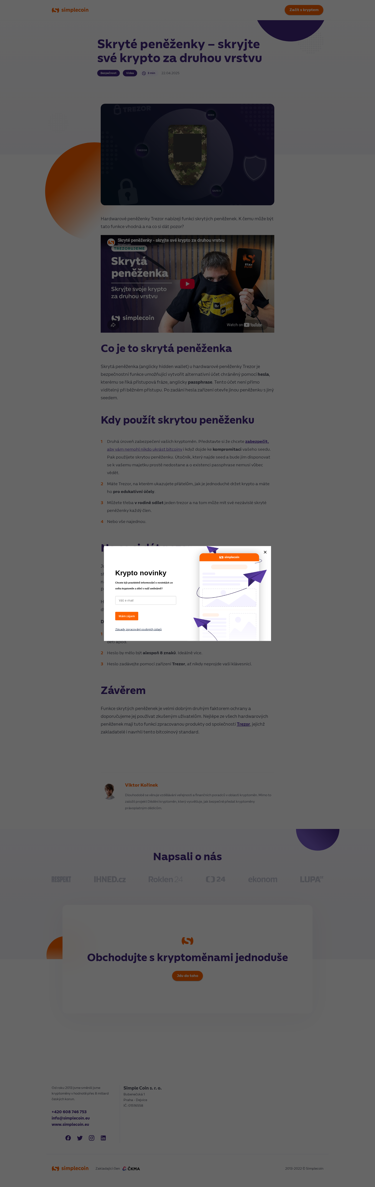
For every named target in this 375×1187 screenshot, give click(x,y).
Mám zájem (127, 616)
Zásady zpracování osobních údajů (138, 629)
